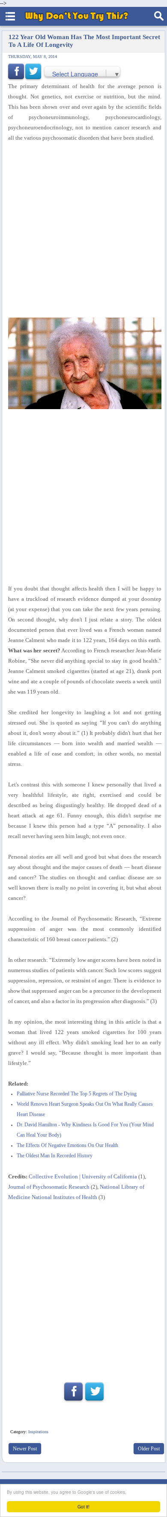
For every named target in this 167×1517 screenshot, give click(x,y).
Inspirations (38, 1431)
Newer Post (25, 1449)
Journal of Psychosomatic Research (48, 1187)
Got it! (83, 1506)
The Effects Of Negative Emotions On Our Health (67, 1145)
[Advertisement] (83, 230)
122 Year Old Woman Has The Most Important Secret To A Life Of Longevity (84, 40)
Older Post (149, 1449)
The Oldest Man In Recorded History (54, 1156)
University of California (109, 1176)
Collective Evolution (53, 1176)
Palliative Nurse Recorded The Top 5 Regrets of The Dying (77, 1094)
